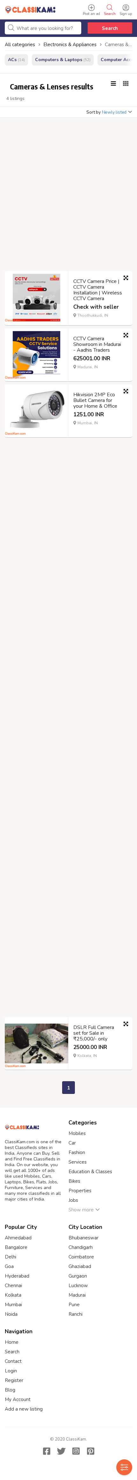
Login (11, 1371)
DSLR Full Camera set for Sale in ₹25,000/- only (93, 1033)
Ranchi (75, 1314)
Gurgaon (77, 1276)
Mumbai (13, 1304)
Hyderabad (17, 1276)
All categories (20, 44)
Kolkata (13, 1295)
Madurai (77, 1295)
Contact (13, 1361)
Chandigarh (80, 1247)
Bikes (74, 1181)
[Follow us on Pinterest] (90, 1451)
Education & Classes (90, 1171)
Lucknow (78, 1285)
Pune (74, 1304)
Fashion (76, 1152)
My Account (18, 1399)
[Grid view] (125, 83)
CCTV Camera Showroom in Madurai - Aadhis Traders (97, 344)
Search (110, 28)
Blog (10, 1390)
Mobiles (77, 1133)
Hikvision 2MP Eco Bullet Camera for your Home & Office (95, 400)
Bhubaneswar (83, 1238)
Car (72, 1143)
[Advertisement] (68, 196)
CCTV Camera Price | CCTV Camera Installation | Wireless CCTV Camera (97, 289)
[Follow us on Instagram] (76, 1451)
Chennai (13, 1285)
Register (14, 1380)
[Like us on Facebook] (46, 1451)
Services (77, 1162)
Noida (11, 1314)
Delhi (10, 1257)
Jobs (73, 1200)
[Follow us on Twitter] (61, 1451)
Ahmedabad (18, 1238)
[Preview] (125, 277)
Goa (9, 1266)
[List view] (113, 83)
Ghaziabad (79, 1266)
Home (11, 1342)
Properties (79, 1191)
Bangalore (16, 1247)
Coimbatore (81, 1257)
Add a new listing (24, 1409)
